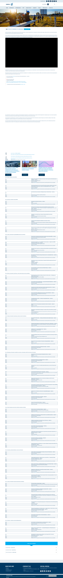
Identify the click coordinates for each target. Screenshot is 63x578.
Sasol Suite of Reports (31, 543)
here (35, 182)
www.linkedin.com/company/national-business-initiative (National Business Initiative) (22, 154)
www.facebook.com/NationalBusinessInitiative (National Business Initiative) (21, 156)
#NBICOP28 (20, 81)
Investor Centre (28, 7)
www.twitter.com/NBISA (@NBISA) (15, 153)
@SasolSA (16, 82)
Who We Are (12, 7)
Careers (39, 7)
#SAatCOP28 (23, 81)
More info (7, 577)
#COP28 (14, 76)
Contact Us (51, 7)
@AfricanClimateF (8, 82)
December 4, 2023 (22, 84)
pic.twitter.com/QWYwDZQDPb (22, 82)
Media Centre (45, 7)
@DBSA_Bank (13, 82)
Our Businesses (18, 7)
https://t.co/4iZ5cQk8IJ (11, 81)
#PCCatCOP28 (17, 81)
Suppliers (34, 7)
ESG (23, 7)
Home (7, 7)
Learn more (8, 174)
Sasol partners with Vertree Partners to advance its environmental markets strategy (29, 168)
